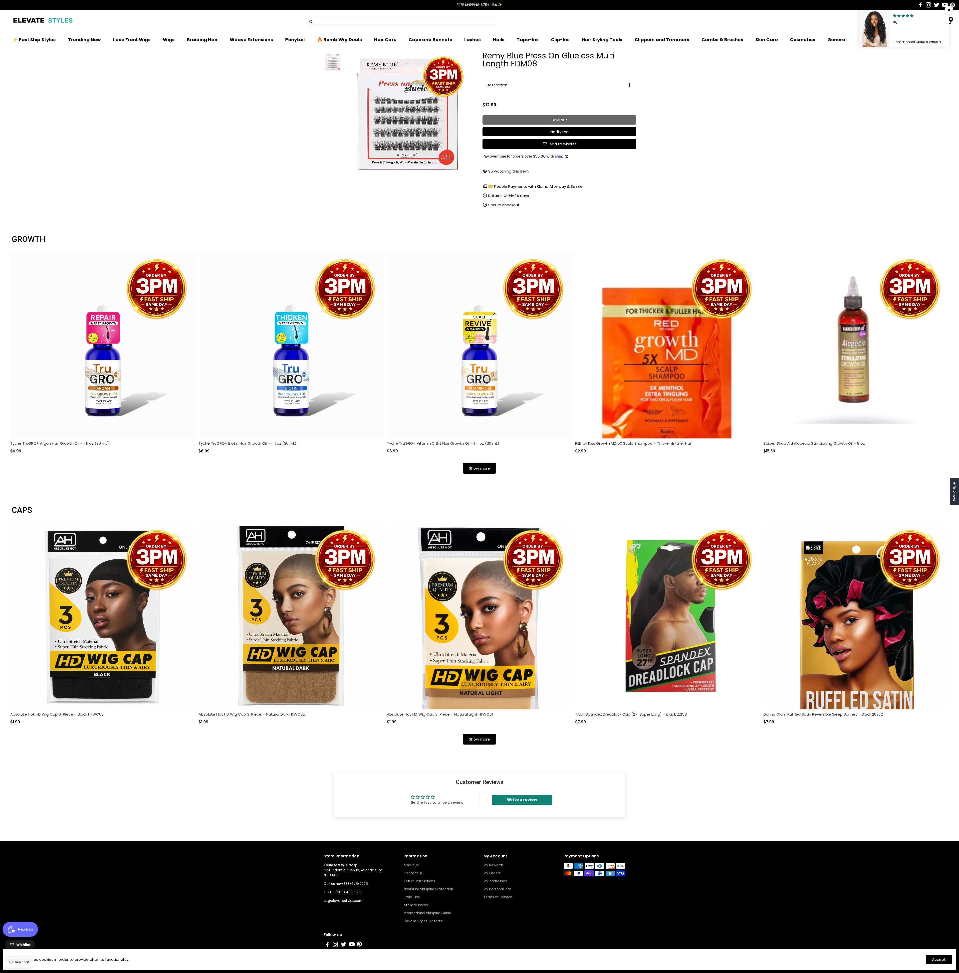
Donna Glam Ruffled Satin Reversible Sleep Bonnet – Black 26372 (823, 714)
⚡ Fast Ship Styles (34, 39)
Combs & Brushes (722, 39)
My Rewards (493, 865)
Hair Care (385, 39)
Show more (479, 468)
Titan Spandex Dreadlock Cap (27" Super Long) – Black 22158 (631, 714)
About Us (411, 865)
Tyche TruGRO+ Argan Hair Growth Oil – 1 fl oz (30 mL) (59, 443)
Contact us (413, 873)
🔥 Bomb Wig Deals (339, 39)
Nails (498, 39)
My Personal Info (497, 889)
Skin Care (766, 39)
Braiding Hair (202, 39)
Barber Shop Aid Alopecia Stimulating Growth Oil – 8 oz (814, 443)
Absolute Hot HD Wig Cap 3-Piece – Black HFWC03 (57, 714)
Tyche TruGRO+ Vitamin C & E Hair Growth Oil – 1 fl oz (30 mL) (443, 443)
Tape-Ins (528, 39)
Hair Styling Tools (602, 39)
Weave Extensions (251, 39)
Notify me (559, 131)
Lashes (472, 39)
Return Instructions (419, 881)
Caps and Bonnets (430, 39)
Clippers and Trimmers (662, 39)
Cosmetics (802, 39)
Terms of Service (497, 897)
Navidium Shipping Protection (428, 889)
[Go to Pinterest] (952, 4)
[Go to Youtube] (945, 4)
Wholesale (871, 39)
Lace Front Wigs (132, 39)
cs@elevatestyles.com (343, 900)
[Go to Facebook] (920, 4)
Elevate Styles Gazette (423, 921)
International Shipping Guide (427, 913)
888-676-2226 (356, 883)
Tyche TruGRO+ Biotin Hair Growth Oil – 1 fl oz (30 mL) (247, 443)
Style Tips (412, 897)
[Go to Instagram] (928, 4)
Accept (939, 959)
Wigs (169, 39)
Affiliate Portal (416, 905)
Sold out (559, 120)
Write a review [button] (522, 799)
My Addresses (495, 881)
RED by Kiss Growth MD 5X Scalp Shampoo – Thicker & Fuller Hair (633, 443)
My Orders (492, 873)
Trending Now (84, 39)
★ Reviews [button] (954, 491)
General (837, 39)
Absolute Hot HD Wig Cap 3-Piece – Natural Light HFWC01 (440, 714)
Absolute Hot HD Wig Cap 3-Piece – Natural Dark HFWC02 (252, 714)
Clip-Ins (560, 39)
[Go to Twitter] (937, 4)
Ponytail (295, 39)
